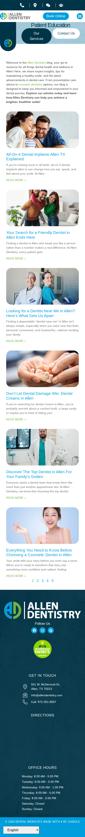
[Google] (51, 630)
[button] (80, 16)
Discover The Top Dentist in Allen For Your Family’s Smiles (39, 474)
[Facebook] (34, 630)
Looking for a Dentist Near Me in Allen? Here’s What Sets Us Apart (40, 313)
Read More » (16, 180)
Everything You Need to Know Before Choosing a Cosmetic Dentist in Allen (39, 552)
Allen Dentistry (36, 62)
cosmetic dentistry (30, 84)
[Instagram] (42, 630)
